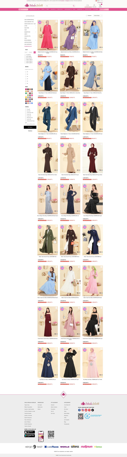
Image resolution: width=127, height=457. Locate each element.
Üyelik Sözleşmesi (28, 417)
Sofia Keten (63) (30, 112)
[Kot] (30, 101)
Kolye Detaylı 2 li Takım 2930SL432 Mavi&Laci (48, 92)
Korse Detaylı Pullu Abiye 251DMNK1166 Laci (70, 215)
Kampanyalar (66, 424)
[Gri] (28, 97)
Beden (26, 66)
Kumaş (27, 106)
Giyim (65, 407)
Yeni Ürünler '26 (67, 404)
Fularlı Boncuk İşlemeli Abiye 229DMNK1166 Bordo (47, 338)
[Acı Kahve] (28, 89)
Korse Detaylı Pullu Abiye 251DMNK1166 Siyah (93, 215)
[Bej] (32, 91)
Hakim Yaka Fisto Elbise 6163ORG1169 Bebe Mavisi (48, 297)
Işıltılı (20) (29, 119)
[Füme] (30, 95)
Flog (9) (28, 109)
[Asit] (26, 91)
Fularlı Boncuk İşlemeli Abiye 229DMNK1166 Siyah (92, 338)
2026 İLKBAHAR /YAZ (29, 21)
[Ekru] (26, 95)
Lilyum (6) (29, 114)
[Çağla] (32, 93)
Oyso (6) (28, 110)
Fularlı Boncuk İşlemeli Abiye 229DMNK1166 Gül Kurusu (70, 339)
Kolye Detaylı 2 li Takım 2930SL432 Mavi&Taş (93, 92)
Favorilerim (53, 409)
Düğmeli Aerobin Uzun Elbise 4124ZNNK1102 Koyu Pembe (47, 52)
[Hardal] (28, 99)
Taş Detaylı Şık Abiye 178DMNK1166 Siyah (70, 379)
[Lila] (30, 103)
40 (27, 76)
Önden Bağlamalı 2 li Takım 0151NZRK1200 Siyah (92, 133)
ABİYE (48, 9)
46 (27, 83)
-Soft (57, 455)
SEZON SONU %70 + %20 (34, 9)
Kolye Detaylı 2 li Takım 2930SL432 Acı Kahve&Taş (70, 92)
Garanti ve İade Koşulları (29, 409)
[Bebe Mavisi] (30, 91)
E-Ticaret (59, 455)
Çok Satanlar (66, 419)
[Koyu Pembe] (26, 89)
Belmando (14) (30, 117)
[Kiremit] (26, 101)
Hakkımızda (40, 407)
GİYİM (43, 9)
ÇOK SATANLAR (27, 44)
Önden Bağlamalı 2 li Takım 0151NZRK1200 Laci (47, 133)
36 (27, 71)
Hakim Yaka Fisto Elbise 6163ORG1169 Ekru (70, 297)
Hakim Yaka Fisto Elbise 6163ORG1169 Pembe (92, 297)
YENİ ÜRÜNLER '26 (24, 9)
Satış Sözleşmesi (27, 419)
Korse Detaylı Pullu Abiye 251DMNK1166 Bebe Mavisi (47, 215)
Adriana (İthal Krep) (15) (29, 121)
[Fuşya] (32, 95)
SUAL (25, 38)
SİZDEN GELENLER (104, 9)
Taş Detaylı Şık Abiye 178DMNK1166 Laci (48, 379)
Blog (65, 421)
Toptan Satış (26, 404)
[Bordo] (30, 93)
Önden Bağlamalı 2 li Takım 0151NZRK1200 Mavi (70, 133)
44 (27, 81)
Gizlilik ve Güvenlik (28, 415)
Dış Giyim (66, 409)
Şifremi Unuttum (54, 407)
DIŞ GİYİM (53, 9)
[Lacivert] (26, 103)
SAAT (74, 9)
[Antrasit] (32, 89)
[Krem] (32, 101)
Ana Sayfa (40, 404)
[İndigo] (30, 99)
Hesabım (52, 404)
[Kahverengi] (32, 99)
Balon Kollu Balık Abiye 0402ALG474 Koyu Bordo (92, 174)
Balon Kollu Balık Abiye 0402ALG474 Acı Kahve (47, 174)
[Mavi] (32, 103)
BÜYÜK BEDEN (68, 9)
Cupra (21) (29, 115)
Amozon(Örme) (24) (31, 124)
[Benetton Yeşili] (26, 93)
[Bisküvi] (28, 93)
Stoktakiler (90, 15)
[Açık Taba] (30, 89)
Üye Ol (52, 411)
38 (27, 74)
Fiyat (26, 49)
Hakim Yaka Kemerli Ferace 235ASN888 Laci (92, 256)
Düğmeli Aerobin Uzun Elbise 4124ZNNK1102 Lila (70, 51)
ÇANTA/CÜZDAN (88, 9)
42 (27, 78)
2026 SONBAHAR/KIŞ (29, 19)
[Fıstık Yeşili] (28, 95)
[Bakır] (28, 91)
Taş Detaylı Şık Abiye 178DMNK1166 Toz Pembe (92, 379)
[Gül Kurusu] (30, 97)
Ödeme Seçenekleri (28, 407)
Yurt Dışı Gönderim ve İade (29, 411)
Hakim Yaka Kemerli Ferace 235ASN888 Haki (47, 256)
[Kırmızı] (28, 101)
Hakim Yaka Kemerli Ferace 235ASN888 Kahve (70, 256)
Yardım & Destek (27, 426)
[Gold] (26, 97)
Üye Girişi (53, 413)
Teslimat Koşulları (27, 413)
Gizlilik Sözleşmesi (28, 424)
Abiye (65, 411)
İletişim (39, 409)
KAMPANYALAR (28, 46)
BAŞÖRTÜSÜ (79, 9)
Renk (26, 86)
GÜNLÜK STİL (60, 9)
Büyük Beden (66, 413)
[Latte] (28, 103)
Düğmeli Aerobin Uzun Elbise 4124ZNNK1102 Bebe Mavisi (92, 52)
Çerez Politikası (27, 421)
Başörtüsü (66, 415)
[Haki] (26, 99)
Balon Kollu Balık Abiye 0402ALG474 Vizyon (70, 174)
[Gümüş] (32, 97)
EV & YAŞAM (95, 9)
